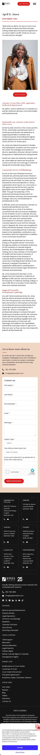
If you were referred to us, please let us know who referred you (19, 458)
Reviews (5, 690)
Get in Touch (20, 95)
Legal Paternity (8, 648)
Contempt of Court (9, 669)
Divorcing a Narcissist (10, 630)
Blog (3, 693)
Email (6, 413)
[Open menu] (34, 3)
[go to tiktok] (22, 600)
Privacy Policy (20, 752)
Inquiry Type (9, 439)
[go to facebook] (3, 600)
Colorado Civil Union (9, 625)
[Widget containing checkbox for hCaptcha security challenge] (20, 472)
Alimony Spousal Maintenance (13, 610)
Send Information (14, 481)
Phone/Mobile (9, 404)
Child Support (7, 640)
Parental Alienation (9, 645)
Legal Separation (8, 616)
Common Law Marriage (11, 619)
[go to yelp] (16, 600)
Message (7, 423)
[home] (6, 4)
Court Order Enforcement (12, 672)
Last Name (8, 395)
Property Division (8, 613)
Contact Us (6, 701)
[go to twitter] (6, 600)
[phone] (4, 519)
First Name (8, 385)
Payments (6, 698)
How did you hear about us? (15, 448)
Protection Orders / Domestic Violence (16, 678)
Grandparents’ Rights (10, 657)
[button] (37, 726)
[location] (8, 519)
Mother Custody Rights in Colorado (15, 654)
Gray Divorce (7, 627)
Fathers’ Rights (7, 651)
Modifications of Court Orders (13, 666)
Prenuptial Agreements (11, 675)
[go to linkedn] (13, 600)
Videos (4, 696)
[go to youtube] (19, 600)
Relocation (6, 642)
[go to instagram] (9, 600)
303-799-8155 (23, 4)
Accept (20, 747)
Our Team (6, 687)
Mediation (6, 622)
